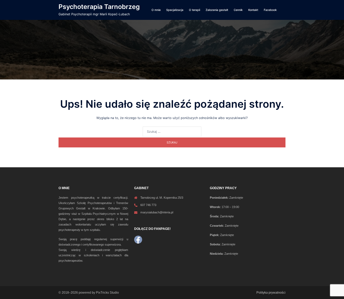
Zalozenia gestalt (217, 10)
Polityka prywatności (270, 292)
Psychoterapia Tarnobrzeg (99, 7)
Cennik (238, 10)
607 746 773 (148, 205)
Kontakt (253, 10)
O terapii (194, 10)
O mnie (156, 10)
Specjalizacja (174, 10)
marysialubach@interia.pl (156, 212)
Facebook (270, 10)
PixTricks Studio (107, 292)
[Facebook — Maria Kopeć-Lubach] (138, 240)
